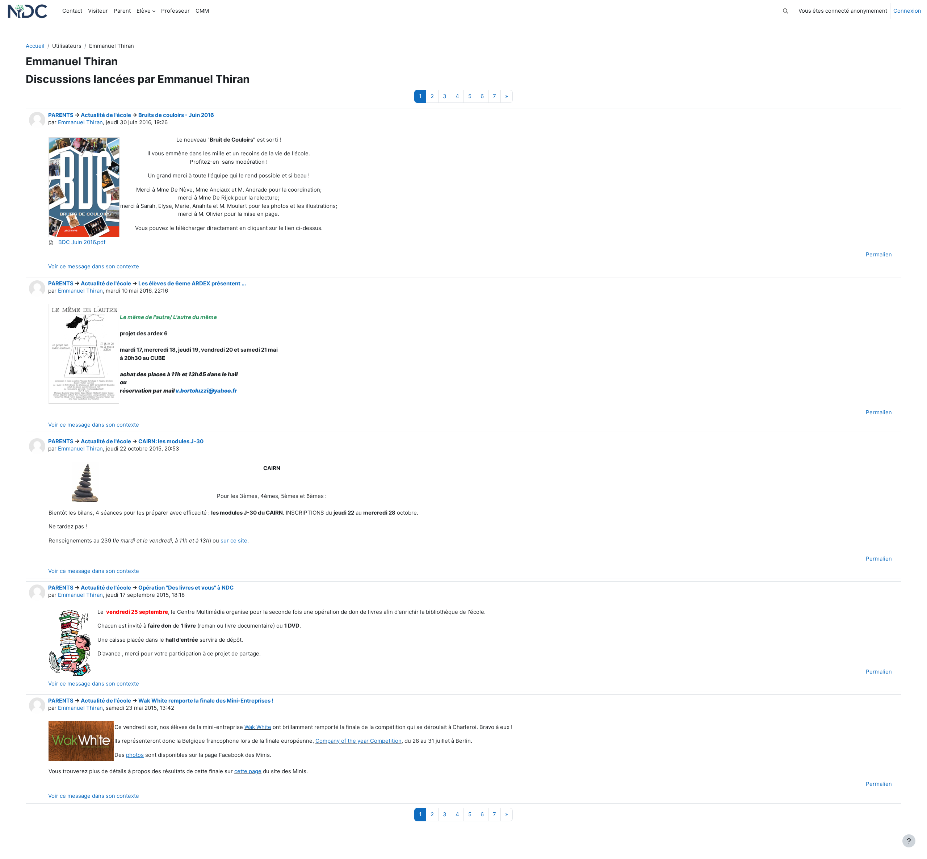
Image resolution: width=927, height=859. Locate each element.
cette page (247, 771)
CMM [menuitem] (202, 10)
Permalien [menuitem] (879, 254)
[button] (785, 11)
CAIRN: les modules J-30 (171, 441)
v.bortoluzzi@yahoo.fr (206, 390)
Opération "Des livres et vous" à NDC (186, 587)
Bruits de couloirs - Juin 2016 (176, 115)
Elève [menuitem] (144, 10)
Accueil (35, 45)
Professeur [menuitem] (175, 10)
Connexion (907, 10)
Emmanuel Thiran (80, 122)
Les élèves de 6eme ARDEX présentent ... (192, 283)
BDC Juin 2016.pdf (81, 242)
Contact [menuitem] (72, 10)
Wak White (257, 727)
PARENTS (61, 115)
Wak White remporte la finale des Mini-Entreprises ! (205, 700)
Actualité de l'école (106, 115)
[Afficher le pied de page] (908, 840)
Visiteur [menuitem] (98, 10)
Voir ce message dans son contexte (93, 266)
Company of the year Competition (358, 740)
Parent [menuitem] (122, 10)
